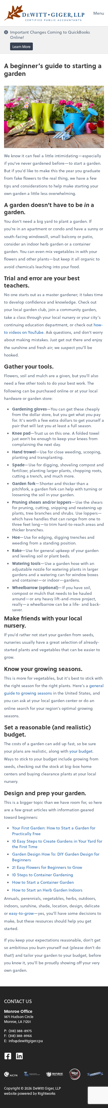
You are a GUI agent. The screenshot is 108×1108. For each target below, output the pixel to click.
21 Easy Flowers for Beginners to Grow (47, 867)
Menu (98, 13)
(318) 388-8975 (20, 1030)
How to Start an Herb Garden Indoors (47, 890)
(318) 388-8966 (20, 1035)
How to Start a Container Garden (43, 882)
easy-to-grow (21, 913)
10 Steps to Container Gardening (42, 875)
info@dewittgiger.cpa (26, 1040)
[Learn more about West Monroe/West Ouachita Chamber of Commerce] (74, 1074)
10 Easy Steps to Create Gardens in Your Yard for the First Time (57, 844)
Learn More (21, 46)
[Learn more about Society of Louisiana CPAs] (32, 1074)
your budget (80, 751)
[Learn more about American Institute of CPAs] (11, 1074)
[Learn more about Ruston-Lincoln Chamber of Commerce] (95, 1074)
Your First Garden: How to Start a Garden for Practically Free (53, 830)
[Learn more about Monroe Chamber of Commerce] (54, 1074)
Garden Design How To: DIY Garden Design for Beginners (55, 856)
